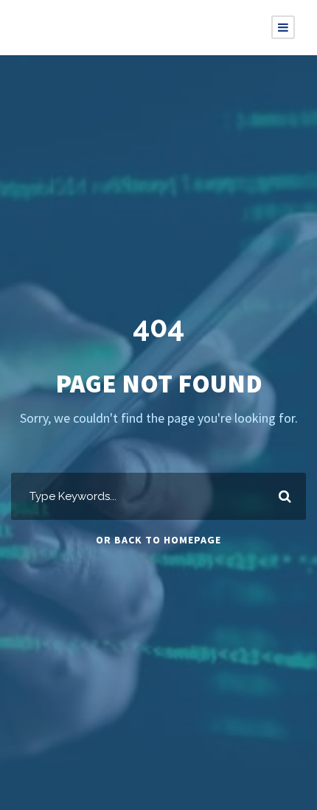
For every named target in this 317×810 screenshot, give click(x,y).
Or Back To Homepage (158, 539)
